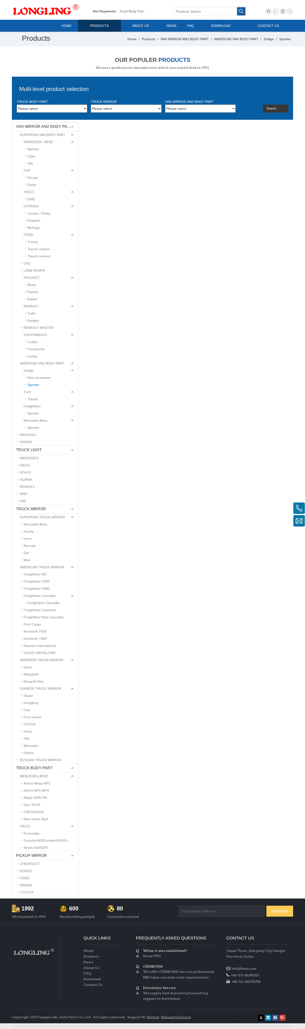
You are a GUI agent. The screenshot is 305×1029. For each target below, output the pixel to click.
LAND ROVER (34, 270)
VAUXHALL (28, 435)
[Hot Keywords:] (241, 11)
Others (29, 753)
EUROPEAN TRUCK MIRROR (42, 517)
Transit (32, 242)
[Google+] (276, 12)
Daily (31, 199)
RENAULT (31, 306)
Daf (26, 553)
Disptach (34, 220)
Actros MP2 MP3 (36, 790)
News (88, 962)
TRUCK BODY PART (34, 768)
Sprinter (33, 149)
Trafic (31, 313)
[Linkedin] (283, 12)
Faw (27, 710)
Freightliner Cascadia (40, 596)
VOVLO (25, 472)
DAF (23, 501)
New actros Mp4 (36, 819)
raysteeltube (235, 1016)
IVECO (29, 192)
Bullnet (153, 1017)
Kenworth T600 (35, 631)
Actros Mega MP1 (37, 783)
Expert (32, 299)
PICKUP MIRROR (31, 856)
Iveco (28, 538)
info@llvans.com (244, 968)
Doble (31, 185)
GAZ (27, 263)
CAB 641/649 (34, 812)
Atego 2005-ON (35, 797)
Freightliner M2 (35, 574)
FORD (28, 235)
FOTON (30, 724)
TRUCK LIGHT (29, 450)
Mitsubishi (31, 674)
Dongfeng (31, 703)
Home (88, 951)
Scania (29, 531)
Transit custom (38, 249)
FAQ (87, 973)
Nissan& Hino (34, 681)
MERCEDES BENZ (34, 776)
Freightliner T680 (37, 588)
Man (27, 560)
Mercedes (31, 746)
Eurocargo (31, 833)
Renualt (29, 546)
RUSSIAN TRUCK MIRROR (40, 760)
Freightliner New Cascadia (43, 617)
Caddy (32, 356)
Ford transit (32, 717)
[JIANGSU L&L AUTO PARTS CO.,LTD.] (33, 951)
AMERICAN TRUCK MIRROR (42, 567)
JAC (27, 738)
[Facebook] (268, 12)
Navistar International (40, 646)
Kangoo (33, 320)
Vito (30, 163)
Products (91, 956)
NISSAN (26, 885)
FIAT (27, 170)
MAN (23, 494)
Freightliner (32, 406)
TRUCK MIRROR (31, 509)
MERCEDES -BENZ (38, 142)
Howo (28, 731)
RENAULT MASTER (39, 328)
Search (271, 108)
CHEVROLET (30, 864)
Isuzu (28, 667)
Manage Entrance (176, 1017)
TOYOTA (26, 892)
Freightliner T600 (37, 581)
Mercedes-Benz (35, 420)
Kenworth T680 (35, 638)
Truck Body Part (131, 11)
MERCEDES (29, 458)
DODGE (26, 871)
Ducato (32, 178)
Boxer (31, 285)
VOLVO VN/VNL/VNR (40, 653)
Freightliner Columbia (40, 610)
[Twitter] (290, 12)
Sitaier (28, 696)
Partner (33, 292)
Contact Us (92, 985)
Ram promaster (39, 378)
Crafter (32, 342)
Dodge (29, 370)
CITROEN (31, 206)
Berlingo (33, 228)
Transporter (36, 349)
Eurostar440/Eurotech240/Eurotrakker (51, 840)
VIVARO (26, 442)
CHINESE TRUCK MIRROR (40, 688)
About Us (91, 968)
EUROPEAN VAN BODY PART (42, 135)
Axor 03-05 (32, 805)
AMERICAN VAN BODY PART (42, 363)
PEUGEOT (32, 278)
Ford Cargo (32, 624)
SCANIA (26, 479)
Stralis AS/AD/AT (36, 847)
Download (92, 979)
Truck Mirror (155, 11)
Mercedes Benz (35, 524)
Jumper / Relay (38, 213)
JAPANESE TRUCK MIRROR (41, 660)
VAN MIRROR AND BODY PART (44, 127)
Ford (27, 392)
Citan (31, 156)
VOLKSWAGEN (35, 335)
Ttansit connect (39, 256)
